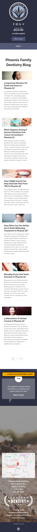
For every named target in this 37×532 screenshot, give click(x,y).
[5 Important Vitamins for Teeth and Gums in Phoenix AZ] (16, 75)
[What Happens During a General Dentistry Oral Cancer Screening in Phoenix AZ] (16, 122)
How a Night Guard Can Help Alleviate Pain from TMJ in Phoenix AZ (16, 183)
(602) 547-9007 (18, 30)
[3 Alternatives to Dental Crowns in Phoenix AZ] (16, 311)
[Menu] (18, 529)
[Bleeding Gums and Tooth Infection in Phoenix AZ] (16, 267)
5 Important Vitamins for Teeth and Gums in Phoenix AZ (15, 85)
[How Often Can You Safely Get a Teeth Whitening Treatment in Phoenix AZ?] (16, 218)
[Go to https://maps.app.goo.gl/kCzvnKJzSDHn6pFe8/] (23, 24)
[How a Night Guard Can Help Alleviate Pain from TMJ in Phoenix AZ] (16, 173)
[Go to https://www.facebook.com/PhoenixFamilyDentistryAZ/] (14, 24)
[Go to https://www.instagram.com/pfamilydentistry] (17, 24)
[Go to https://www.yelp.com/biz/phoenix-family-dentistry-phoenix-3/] (20, 24)
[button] (18, 39)
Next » (21, 359)
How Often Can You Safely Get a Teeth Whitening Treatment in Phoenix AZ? (16, 228)
